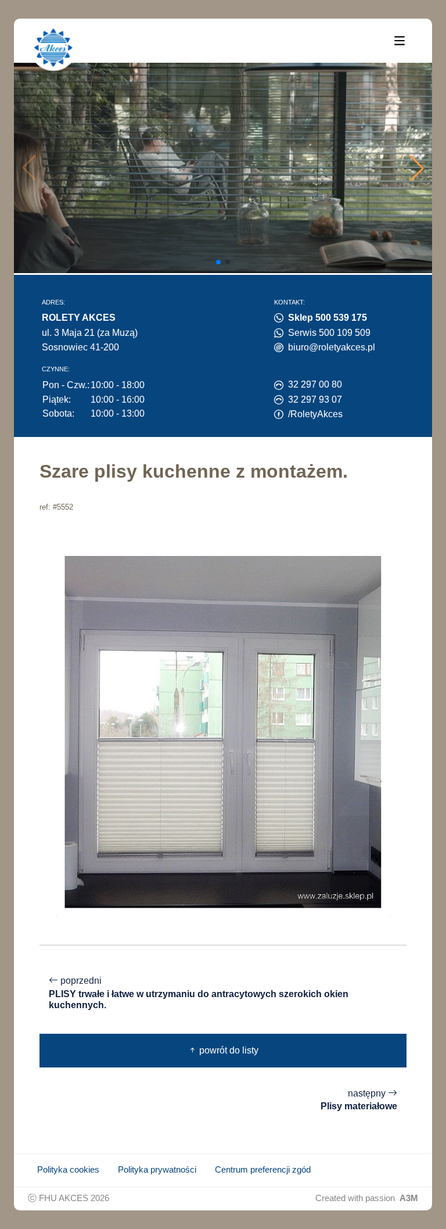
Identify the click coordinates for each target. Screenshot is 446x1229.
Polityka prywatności (157, 1169)
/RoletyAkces (315, 414)
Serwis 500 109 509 (329, 333)
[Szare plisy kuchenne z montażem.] (223, 731)
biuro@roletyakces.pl (331, 347)
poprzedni (198, 993)
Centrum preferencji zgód (263, 1169)
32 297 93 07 (315, 399)
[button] (417, 168)
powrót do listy (227, 1050)
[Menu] (400, 40)
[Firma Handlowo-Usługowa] (53, 47)
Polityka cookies (68, 1169)
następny (359, 1100)
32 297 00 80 (315, 384)
